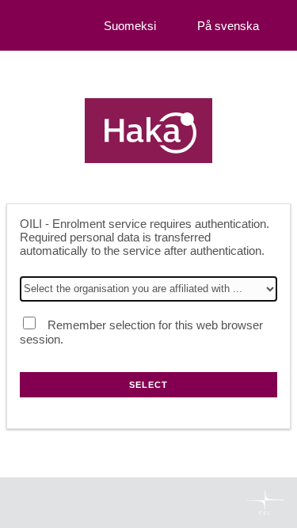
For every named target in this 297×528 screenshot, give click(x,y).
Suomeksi (130, 25)
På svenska (228, 25)
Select (148, 384)
